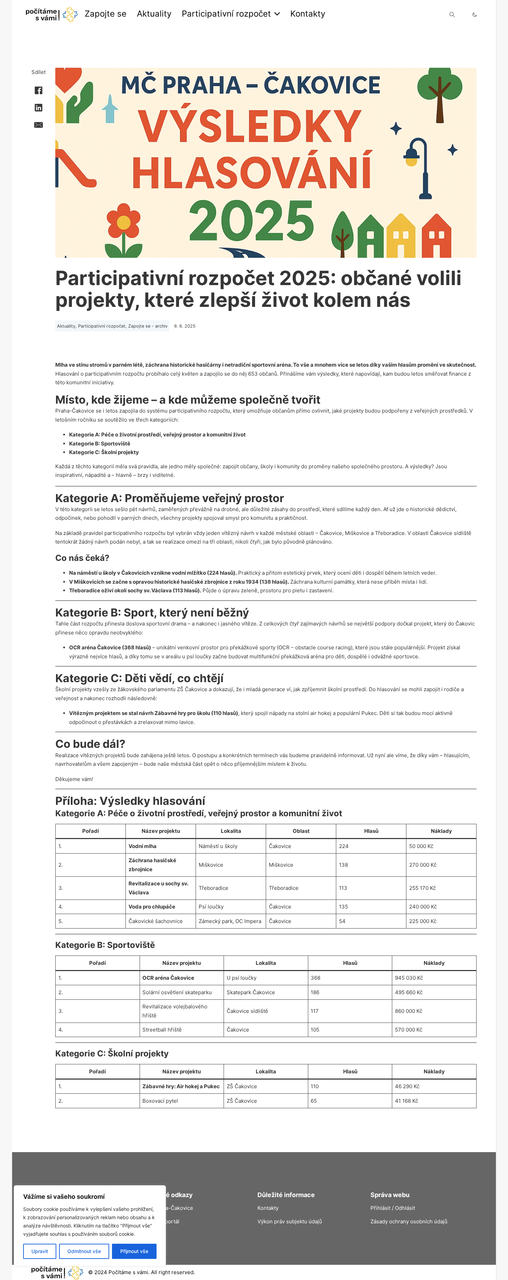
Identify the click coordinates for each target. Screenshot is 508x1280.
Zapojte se (105, 14)
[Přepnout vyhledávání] (452, 14)
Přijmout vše (134, 1251)
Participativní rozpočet (226, 14)
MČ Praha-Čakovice (168, 1208)
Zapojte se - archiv (148, 326)
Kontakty (307, 14)
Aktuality (154, 14)
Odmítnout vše (84, 1251)
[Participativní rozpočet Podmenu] (277, 14)
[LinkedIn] (39, 107)
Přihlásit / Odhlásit (392, 1208)
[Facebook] (39, 90)
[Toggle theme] (474, 14)
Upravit (39, 1251)
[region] (90, 1225)
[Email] (39, 125)
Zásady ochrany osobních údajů (409, 1221)
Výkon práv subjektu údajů (289, 1221)
